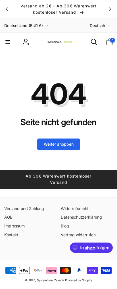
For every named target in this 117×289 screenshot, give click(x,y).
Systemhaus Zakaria (50, 280)
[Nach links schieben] (7, 9)
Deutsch (97, 25)
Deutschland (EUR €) (23, 25)
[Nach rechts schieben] (110, 9)
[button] (7, 42)
